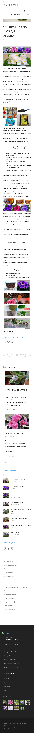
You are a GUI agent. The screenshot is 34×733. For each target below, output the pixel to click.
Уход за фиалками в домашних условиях (15, 587)
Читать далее (10, 410)
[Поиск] (29, 462)
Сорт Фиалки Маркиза (16, 434)
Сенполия (7, 569)
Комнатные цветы (9, 613)
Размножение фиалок (10, 594)
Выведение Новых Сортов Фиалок (14, 652)
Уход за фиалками (9, 598)
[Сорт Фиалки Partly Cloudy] (22, 702)
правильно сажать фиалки (17, 136)
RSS (5, 690)
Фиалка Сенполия (9, 648)
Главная (9, 14)
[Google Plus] (12, 342)
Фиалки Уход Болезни (16, 390)
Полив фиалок (8, 583)
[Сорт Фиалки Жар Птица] (27, 702)
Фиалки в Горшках (17, 502)
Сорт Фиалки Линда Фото (11, 663)
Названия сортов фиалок (11, 580)
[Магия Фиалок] (11, 5)
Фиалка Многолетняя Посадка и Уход (21, 495)
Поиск (28, 14)
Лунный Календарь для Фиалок (21, 525)
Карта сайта (7, 686)
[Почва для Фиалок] (16, 708)
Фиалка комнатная (21, 39)
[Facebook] (4, 342)
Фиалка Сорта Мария (10, 659)
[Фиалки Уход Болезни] (17, 378)
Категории (18, 14)
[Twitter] (8, 342)
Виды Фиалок (15, 533)
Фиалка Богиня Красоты (11, 644)
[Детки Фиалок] (16, 702)
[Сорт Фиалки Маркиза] (17, 421)
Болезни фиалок (8, 561)
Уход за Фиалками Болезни (19, 518)
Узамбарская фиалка (9, 609)
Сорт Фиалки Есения (17, 486)
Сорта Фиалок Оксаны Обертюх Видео (21, 511)
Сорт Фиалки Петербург (18, 479)
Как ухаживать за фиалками (12, 602)
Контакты (7, 682)
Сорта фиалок (8, 605)
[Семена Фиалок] (10, 708)
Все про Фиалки (8, 656)
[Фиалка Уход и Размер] (22, 708)
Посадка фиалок (8, 572)
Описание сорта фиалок (11, 591)
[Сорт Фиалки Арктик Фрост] (5, 708)
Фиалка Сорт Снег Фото (11, 667)
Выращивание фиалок (10, 565)
